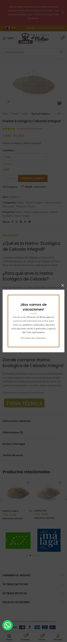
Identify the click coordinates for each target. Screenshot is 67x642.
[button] (7, 625)
